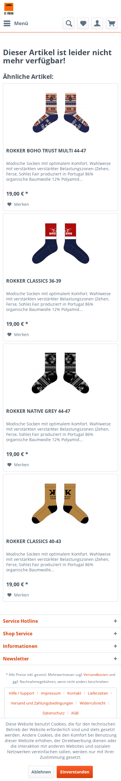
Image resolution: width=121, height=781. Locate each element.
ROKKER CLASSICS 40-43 (33, 541)
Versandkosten (96, 674)
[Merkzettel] (83, 23)
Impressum (51, 693)
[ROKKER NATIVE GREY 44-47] (60, 373)
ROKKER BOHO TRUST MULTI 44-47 (46, 151)
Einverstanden (74, 772)
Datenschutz (54, 713)
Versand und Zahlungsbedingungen (42, 703)
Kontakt (74, 693)
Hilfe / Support (21, 693)
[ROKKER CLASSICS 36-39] (60, 243)
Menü (21, 23)
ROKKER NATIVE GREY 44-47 (38, 411)
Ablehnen (41, 772)
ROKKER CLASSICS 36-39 (33, 281)
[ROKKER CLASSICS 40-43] (60, 503)
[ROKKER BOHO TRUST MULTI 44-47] (60, 112)
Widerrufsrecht (93, 703)
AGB (74, 713)
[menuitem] (15, 23)
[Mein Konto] (97, 23)
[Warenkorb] (111, 23)
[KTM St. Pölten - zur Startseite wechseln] (9, 9)
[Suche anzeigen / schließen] (68, 23)
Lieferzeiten (98, 693)
